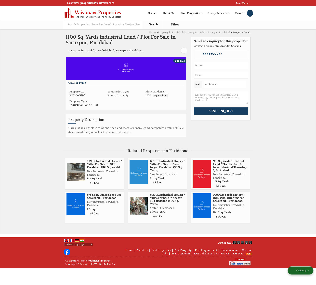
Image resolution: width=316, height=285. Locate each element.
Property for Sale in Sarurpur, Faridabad (207, 32)
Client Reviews (229, 250)
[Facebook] (67, 251)
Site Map (238, 253)
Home (152, 13)
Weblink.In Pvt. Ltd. (105, 264)
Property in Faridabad (170, 32)
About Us (168, 13)
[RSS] (249, 253)
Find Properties (190, 13)
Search (153, 24)
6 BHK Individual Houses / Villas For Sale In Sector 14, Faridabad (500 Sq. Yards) (167, 199)
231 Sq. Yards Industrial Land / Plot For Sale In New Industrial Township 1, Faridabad (230, 166)
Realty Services (217, 13)
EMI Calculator (203, 253)
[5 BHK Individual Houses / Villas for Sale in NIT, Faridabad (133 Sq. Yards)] (76, 172)
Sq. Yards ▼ (160, 95)
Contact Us (222, 253)
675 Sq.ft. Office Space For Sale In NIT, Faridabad (104, 196)
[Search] (250, 13)
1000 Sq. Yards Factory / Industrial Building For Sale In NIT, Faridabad (229, 197)
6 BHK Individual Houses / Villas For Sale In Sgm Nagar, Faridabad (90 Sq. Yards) (167, 166)
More (238, 13)
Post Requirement (206, 250)
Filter (174, 24)
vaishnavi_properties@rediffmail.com (90, 2)
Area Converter (180, 253)
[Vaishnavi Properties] (92, 13)
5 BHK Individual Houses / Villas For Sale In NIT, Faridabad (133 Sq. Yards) (104, 164)
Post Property (182, 250)
